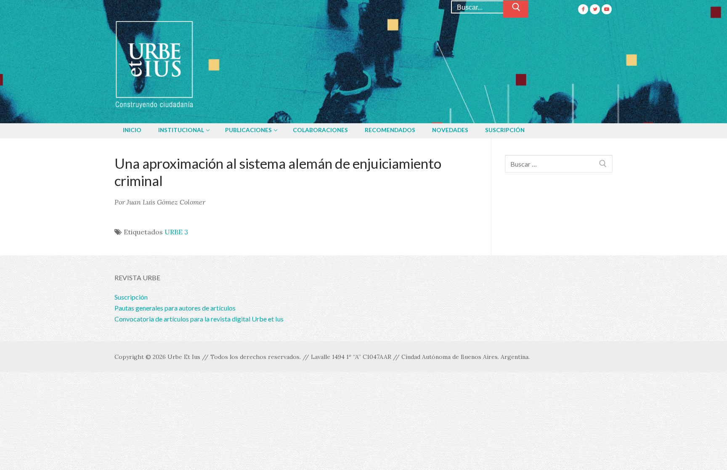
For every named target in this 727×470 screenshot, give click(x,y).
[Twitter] (595, 9)
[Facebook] (583, 9)
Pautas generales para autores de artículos (175, 308)
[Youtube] (607, 9)
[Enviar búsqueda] (515, 9)
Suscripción (131, 297)
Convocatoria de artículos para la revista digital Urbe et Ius (199, 319)
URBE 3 (176, 232)
